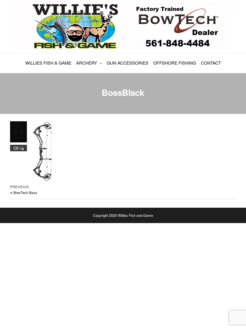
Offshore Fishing (174, 63)
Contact (211, 63)
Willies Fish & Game (48, 63)
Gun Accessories (127, 63)
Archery (86, 63)
